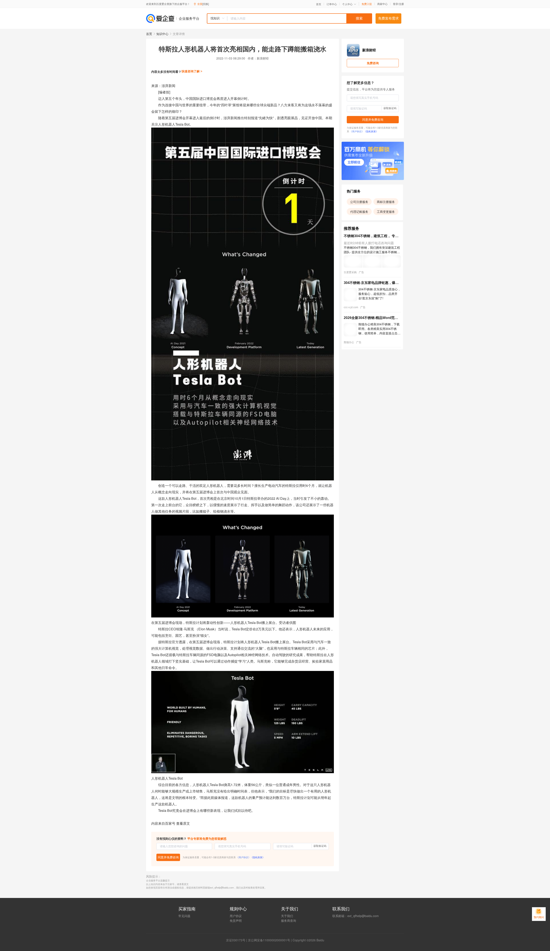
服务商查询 (288, 920)
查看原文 (183, 823)
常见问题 (184, 916)
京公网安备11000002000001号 (269, 940)
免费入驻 (367, 4)
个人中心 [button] (347, 4)
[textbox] (299, 18)
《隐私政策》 (258, 857)
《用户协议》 (243, 857)
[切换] (205, 4)
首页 (318, 4)
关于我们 (287, 916)
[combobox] (289, 18)
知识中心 (162, 33)
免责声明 (236, 920)
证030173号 (237, 940)
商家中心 (382, 4)
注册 (401, 4)
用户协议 (236, 916)
